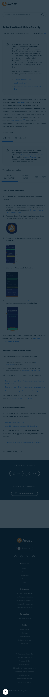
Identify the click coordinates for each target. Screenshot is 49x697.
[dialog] (24, 348)
